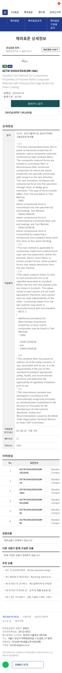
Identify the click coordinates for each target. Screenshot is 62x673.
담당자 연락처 (41, 616)
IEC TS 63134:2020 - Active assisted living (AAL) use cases (30, 570)
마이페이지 (51, 5)
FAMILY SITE (21, 664)
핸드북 (41, 12)
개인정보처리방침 (10, 616)
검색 (46, 5)
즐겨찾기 (5, 103)
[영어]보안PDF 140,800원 (18, 112)
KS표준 (15, 12)
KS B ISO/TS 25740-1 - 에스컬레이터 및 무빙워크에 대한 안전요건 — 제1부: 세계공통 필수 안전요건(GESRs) (30, 583)
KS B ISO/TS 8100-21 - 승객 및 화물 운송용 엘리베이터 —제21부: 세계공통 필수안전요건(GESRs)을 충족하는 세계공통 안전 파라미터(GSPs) (30, 590)
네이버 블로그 (5, 664)
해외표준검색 (34, 20)
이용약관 (27, 616)
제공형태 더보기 (50, 49)
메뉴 (5, 12)
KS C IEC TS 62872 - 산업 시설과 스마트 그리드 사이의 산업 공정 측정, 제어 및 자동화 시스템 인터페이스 (30, 597)
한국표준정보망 (16, 4)
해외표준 (28, 12)
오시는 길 (6, 620)
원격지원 (19, 620)
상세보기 (47, 469)
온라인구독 (55, 12)
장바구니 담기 (35, 103)
